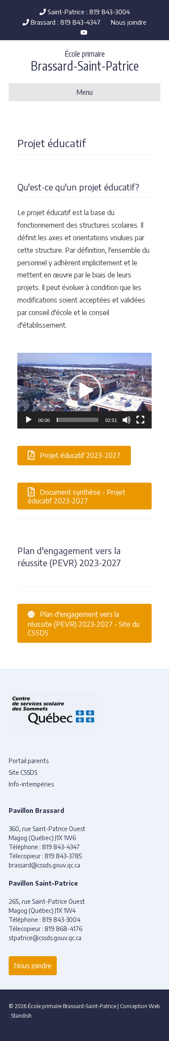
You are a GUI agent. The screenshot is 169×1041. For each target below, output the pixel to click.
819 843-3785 (63, 856)
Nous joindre (128, 22)
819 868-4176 (63, 928)
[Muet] (126, 420)
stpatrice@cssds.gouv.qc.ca (45, 937)
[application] (84, 390)
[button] (84, 391)
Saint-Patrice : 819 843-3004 (88, 12)
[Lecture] (28, 420)
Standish (21, 1015)
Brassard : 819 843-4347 (65, 22)
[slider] (77, 420)
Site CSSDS (23, 772)
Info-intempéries (31, 784)
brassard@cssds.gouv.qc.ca (44, 865)
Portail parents (29, 760)
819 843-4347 (61, 847)
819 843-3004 (61, 919)
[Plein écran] (140, 420)
